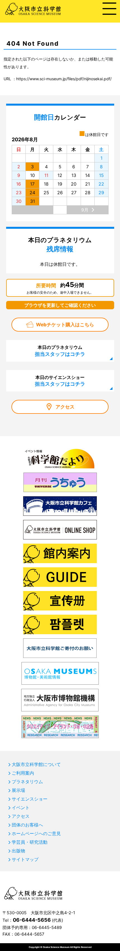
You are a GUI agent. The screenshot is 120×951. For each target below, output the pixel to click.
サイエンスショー (29, 799)
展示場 (18, 790)
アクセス (65, 407)
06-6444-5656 (32, 920)
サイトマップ (25, 859)
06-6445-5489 (47, 927)
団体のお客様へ (27, 825)
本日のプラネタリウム (60, 350)
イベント (21, 807)
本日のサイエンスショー (60, 380)
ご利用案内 (23, 773)
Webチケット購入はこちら (65, 324)
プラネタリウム (27, 781)
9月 (84, 210)
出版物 (18, 850)
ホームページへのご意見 (36, 833)
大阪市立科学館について (36, 764)
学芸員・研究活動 (29, 842)
